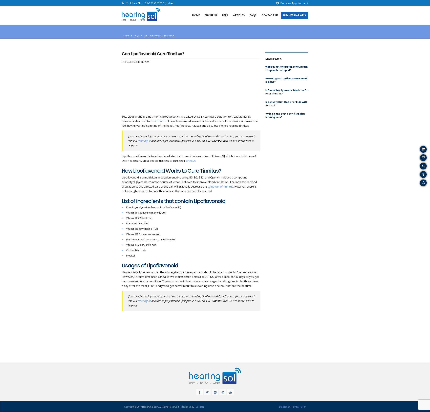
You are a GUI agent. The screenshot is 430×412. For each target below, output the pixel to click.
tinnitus (191, 161)
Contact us (270, 15)
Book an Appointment (294, 3)
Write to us (421, 157)
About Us (211, 15)
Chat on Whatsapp (416, 182)
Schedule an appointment (412, 149)
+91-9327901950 (153, 3)
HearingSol (144, 141)
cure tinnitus (158, 121)
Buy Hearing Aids (294, 15)
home (195, 15)
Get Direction (419, 174)
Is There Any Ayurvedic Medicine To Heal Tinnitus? (286, 92)
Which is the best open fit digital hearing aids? (285, 115)
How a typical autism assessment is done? (286, 80)
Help (225, 15)
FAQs (253, 15)
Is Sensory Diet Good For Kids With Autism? (286, 103)
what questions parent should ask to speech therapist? (286, 68)
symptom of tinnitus (220, 186)
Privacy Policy (299, 406)
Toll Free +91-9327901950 (411, 165)
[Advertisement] (191, 89)
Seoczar (200, 406)
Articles (239, 15)
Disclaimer (284, 406)
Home (126, 35)
